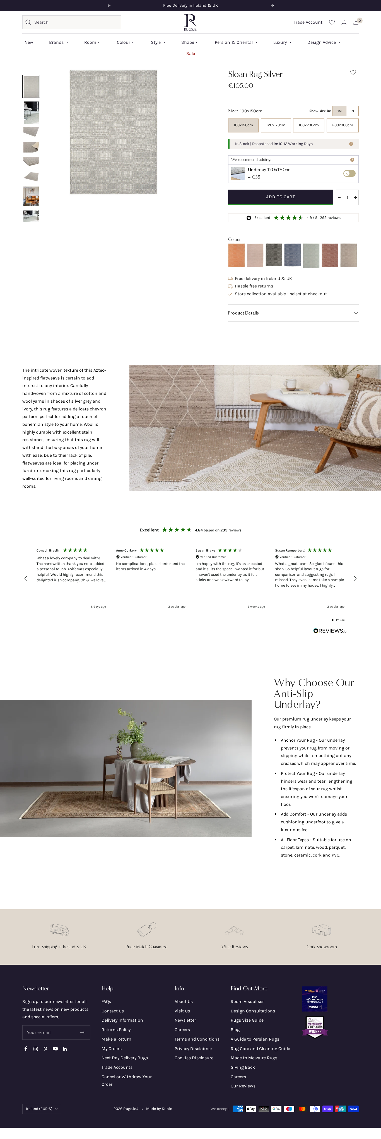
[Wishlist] (332, 22)
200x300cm (342, 125)
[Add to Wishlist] (353, 73)
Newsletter (185, 1020)
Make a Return (116, 1039)
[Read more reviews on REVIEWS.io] (330, 632)
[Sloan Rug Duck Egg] (311, 255)
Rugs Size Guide (247, 1020)
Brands (56, 42)
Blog (235, 1029)
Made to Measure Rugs (254, 1057)
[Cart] (356, 22)
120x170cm (275, 125)
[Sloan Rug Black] (274, 255)
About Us (184, 1001)
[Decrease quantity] (339, 197)
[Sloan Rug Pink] (255, 255)
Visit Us (182, 1011)
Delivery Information (122, 1020)
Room (90, 42)
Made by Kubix (159, 1108)
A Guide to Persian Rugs (255, 1039)
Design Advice (321, 42)
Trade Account (308, 22)
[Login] (343, 22)
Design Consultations (253, 1011)
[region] (190, 578)
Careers (182, 1029)
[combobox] (76, 22)
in (352, 111)
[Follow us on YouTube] (55, 1048)
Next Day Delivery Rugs (125, 1057)
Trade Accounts (117, 1067)
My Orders (112, 1048)
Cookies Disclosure (194, 1057)
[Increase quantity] (355, 197)
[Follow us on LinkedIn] (64, 1048)
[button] (293, 313)
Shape (187, 42)
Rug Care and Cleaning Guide (260, 1048)
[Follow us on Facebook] (25, 1048)
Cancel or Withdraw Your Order (127, 1080)
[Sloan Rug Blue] (292, 255)
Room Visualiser (247, 1001)
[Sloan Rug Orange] (236, 255)
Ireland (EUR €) (39, 1108)
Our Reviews (243, 1086)
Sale (190, 53)
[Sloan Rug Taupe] (348, 255)
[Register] (82, 1032)
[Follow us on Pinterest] (45, 1048)
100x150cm (243, 125)
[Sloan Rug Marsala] (330, 255)
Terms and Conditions (197, 1039)
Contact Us (113, 1011)
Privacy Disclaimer (193, 1048)
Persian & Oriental (234, 42)
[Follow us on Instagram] (35, 1048)
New (29, 42)
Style (156, 42)
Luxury (280, 42)
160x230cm (309, 125)
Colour (123, 42)
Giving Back (243, 1067)
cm (339, 111)
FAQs (106, 1001)
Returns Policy (116, 1029)
